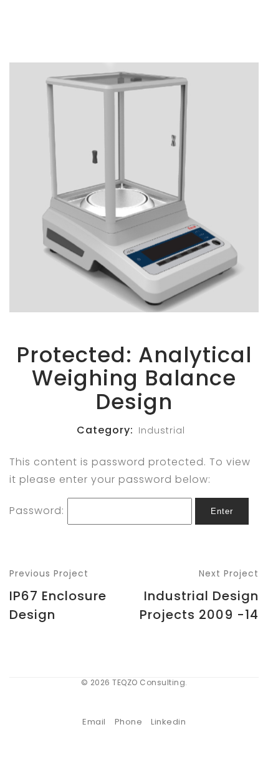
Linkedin (168, 722)
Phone (129, 722)
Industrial (161, 430)
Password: (38, 510)
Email (94, 722)
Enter (222, 511)
